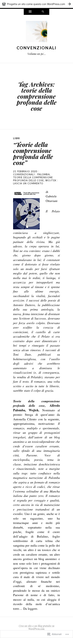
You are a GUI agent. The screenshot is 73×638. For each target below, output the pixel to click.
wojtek (50, 180)
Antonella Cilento (24, 419)
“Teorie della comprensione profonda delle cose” (33, 153)
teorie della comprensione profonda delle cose (33, 179)
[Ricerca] (42, 12)
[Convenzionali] (36, 32)
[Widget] (30, 12)
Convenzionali (37, 47)
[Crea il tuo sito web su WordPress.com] (36, 4)
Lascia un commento (28, 183)
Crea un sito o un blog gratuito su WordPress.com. (36, 627)
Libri (16, 138)
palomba (43, 174)
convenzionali (24, 174)
